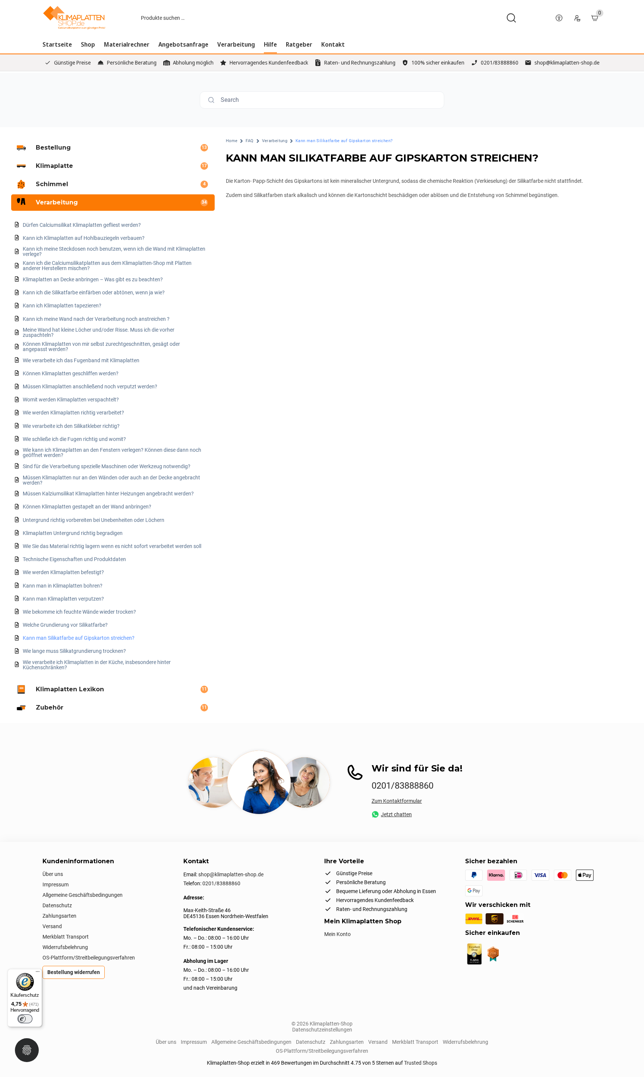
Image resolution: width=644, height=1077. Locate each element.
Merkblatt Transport (65, 937)
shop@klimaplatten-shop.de (567, 62)
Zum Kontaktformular (397, 801)
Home (231, 140)
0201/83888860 (499, 62)
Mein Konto (337, 934)
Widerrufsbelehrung (65, 947)
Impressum (55, 884)
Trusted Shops (420, 1063)
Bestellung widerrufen (73, 972)
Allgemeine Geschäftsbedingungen (82, 895)
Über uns (52, 874)
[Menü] (37, 973)
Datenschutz (57, 905)
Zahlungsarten (59, 916)
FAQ (249, 140)
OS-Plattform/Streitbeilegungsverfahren (88, 958)
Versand (52, 926)
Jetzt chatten (396, 814)
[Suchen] (511, 18)
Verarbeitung (274, 140)
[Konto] (577, 18)
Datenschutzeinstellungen (322, 1030)
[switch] (25, 1018)
